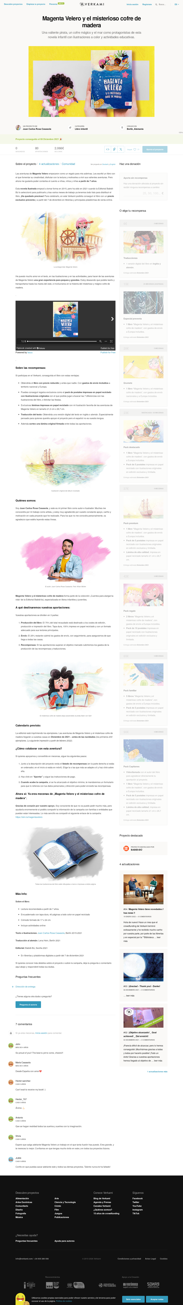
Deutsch (105, 164)
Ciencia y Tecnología (65, 1202)
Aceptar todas (157, 1299)
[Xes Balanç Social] (52, 1285)
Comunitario (22, 1205)
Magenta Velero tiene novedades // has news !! (143, 911)
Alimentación (22, 1198)
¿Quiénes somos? (103, 1209)
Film (57, 1209)
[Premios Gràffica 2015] (29, 1285)
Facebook (137, 1198)
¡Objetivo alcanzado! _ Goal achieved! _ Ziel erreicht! (140, 1034)
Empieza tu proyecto (36, 4)
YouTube (137, 1205)
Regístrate (147, 4)
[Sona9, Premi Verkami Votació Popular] (153, 1285)
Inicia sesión (132, 4)
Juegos (58, 1213)
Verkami (91, 4)
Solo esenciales (133, 1299)
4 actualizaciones (49, 164)
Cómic (58, 1205)
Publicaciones (62, 1217)
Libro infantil (81, 128)
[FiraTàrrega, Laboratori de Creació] (130, 1285)
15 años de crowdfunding (106, 1213)
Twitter (135, 1202)
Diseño (19, 1209)
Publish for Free (107, 352)
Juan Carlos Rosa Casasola (37, 128)
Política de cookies (64, 1301)
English (112, 164)
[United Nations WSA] (75, 1285)
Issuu (30, 352)
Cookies (163, 1258)
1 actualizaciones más (157, 1071)
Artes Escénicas (24, 1202)
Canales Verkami (102, 1205)
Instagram (137, 1209)
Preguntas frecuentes (27, 1240)
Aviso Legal (150, 1258)
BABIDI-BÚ (136, 849)
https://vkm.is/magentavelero (29, 817)
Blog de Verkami (102, 1198)
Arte (57, 1198)
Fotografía (21, 1213)
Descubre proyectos (13, 4)
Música (19, 1217)
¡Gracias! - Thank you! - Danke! (142, 986)
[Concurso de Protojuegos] (107, 1285)
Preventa (53, 4)
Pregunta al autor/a (28, 1004)
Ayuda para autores (64, 1240)
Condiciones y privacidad (129, 1258)
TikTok (135, 1213)
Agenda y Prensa (102, 1202)
